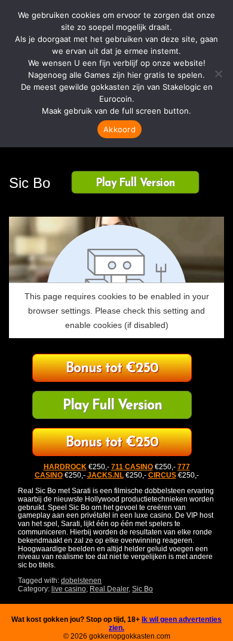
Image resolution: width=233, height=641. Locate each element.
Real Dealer (109, 589)
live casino (68, 589)
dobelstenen (81, 580)
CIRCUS (162, 475)
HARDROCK (65, 467)
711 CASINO (132, 467)
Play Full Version (135, 183)
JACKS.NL (105, 475)
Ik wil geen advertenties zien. (165, 623)
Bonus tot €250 (112, 369)
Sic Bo (142, 589)
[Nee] (218, 74)
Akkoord (119, 129)
